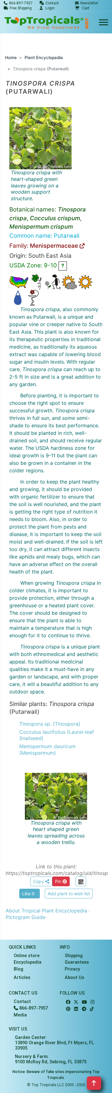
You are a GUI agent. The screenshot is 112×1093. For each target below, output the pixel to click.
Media (20, 1015)
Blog (18, 969)
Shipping (74, 955)
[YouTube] (84, 1002)
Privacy (72, 969)
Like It (28, 893)
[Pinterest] (68, 1009)
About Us (74, 977)
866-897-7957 (33, 1008)
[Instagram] (93, 1002)
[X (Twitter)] (76, 1002)
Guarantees (77, 962)
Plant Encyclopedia (44, 57)
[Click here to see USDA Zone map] (19, 281)
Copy (39, 881)
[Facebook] (68, 1002)
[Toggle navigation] (103, 22)
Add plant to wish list (69, 893)
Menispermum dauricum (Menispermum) (47, 749)
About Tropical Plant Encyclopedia (46, 910)
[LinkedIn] (76, 1009)
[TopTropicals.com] (47, 22)
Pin (59, 881)
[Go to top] (94, 1083)
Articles (22, 977)
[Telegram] (84, 1009)
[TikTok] (92, 1009)
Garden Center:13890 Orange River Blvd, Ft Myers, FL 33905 (54, 1043)
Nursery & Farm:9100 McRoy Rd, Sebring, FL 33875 (50, 1059)
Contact (22, 1001)
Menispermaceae (55, 245)
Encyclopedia (27, 962)
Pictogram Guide (25, 917)
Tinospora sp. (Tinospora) (49, 724)
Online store (27, 955)
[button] (82, 8)
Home (11, 57)
